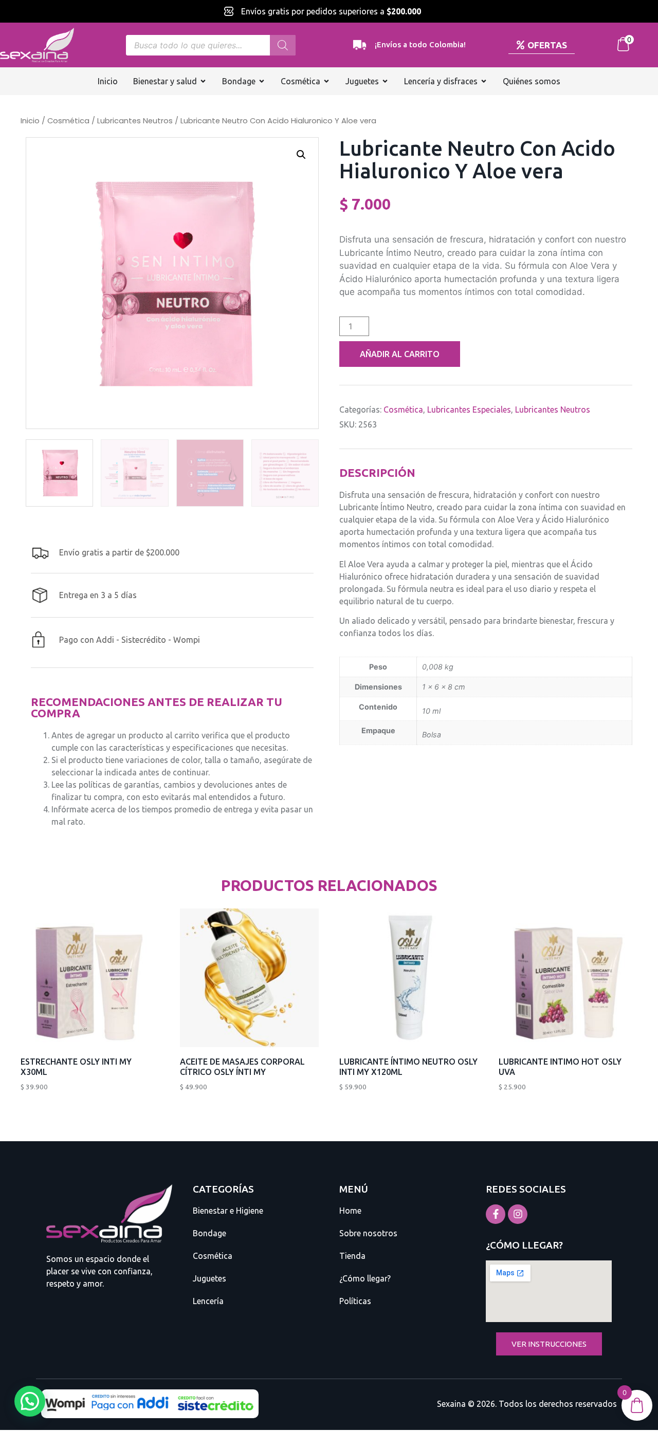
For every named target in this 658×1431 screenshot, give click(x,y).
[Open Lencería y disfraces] (483, 81)
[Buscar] (283, 45)
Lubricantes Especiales (469, 409)
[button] (301, 154)
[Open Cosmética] (326, 81)
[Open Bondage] (261, 81)
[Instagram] (517, 1214)
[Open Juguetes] (385, 81)
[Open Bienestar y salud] (203, 81)
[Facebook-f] (495, 1214)
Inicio (30, 121)
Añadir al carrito (400, 354)
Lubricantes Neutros (135, 121)
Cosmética (68, 121)
